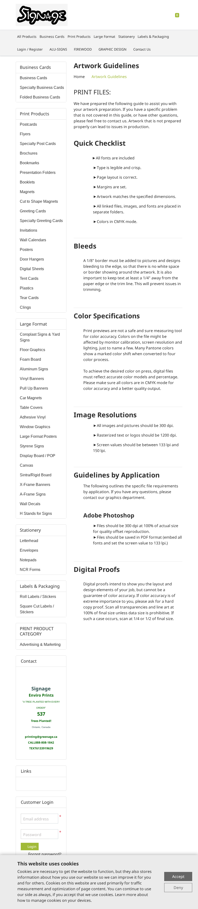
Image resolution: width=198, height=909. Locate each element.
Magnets (27, 192)
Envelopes (29, 550)
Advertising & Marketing (40, 644)
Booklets (27, 182)
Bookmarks (29, 163)
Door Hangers (32, 259)
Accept (178, 876)
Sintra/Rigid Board (35, 475)
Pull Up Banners (34, 388)
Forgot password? (44, 854)
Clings (25, 307)
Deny (178, 887)
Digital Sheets (32, 269)
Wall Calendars (33, 240)
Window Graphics (35, 427)
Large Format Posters (38, 436)
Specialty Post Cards (38, 144)
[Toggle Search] (163, 15)
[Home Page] (42, 15)
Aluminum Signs (34, 369)
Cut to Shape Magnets (39, 201)
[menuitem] (27, 36)
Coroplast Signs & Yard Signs (40, 337)
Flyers (25, 134)
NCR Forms (30, 570)
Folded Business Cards (40, 97)
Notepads (28, 560)
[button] (53, 834)
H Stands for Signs (36, 513)
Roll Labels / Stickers (38, 597)
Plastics (26, 288)
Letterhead (29, 541)
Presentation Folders (38, 172)
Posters (26, 250)
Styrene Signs (32, 446)
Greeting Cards (33, 211)
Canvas (26, 465)
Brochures (28, 153)
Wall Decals (30, 504)
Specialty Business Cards (42, 87)
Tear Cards (29, 298)
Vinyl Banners (32, 379)
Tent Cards (29, 278)
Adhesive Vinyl (33, 417)
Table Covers (31, 407)
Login (31, 846)
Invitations (28, 230)
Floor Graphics (32, 350)
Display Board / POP (37, 456)
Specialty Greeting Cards (41, 221)
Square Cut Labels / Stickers (37, 609)
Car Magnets (31, 398)
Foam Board (30, 359)
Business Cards (33, 78)
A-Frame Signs (33, 494)
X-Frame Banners (35, 485)
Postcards (28, 124)
